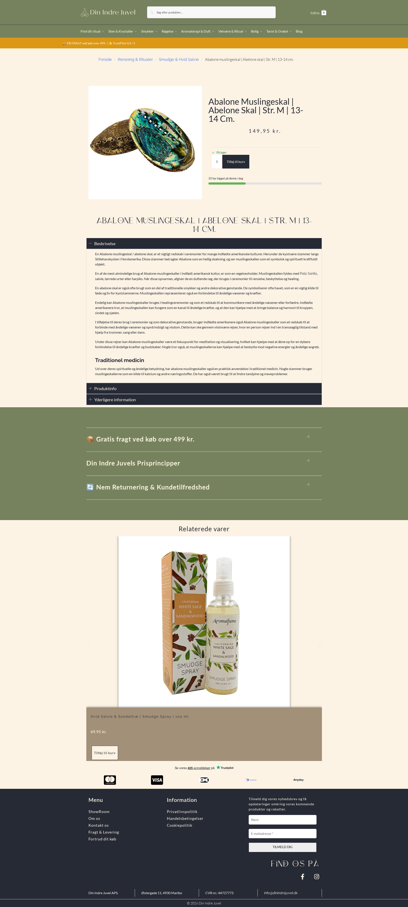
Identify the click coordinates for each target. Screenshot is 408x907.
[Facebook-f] (302, 876)
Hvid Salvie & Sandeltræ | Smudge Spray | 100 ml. (140, 717)
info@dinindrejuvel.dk (280, 893)
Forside (105, 59)
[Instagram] (317, 876)
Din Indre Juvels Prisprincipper (133, 463)
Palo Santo (308, 274)
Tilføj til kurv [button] (105, 753)
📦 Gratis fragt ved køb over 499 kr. (140, 439)
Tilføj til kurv (236, 162)
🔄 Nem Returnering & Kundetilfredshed (148, 487)
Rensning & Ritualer (135, 59)
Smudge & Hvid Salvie (179, 59)
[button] (318, 13)
